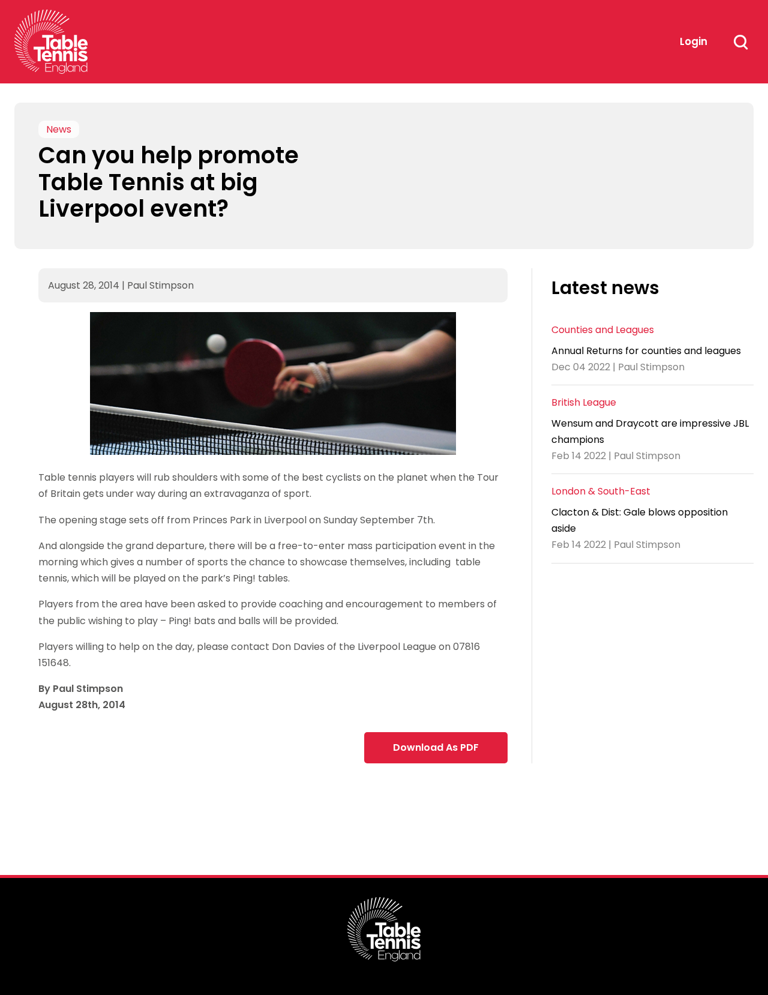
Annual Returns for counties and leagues (646, 350)
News (58, 129)
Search (740, 42)
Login (693, 41)
